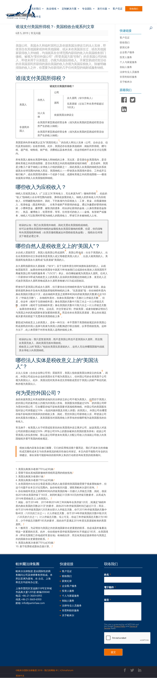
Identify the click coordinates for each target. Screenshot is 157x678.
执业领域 (51, 9)
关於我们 (36, 9)
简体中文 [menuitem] (20, 675)
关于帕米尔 (126, 81)
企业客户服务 (127, 52)
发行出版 (102, 9)
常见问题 (36, 33)
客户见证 (118, 9)
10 (90, 401)
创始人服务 (126, 67)
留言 (107, 600)
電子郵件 (110, 587)
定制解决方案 (69, 9)
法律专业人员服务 (129, 72)
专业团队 (87, 9)
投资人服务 (126, 57)
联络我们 (134, 8)
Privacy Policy (119, 626)
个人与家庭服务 (128, 62)
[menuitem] (36, 19)
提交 (113, 652)
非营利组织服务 (128, 76)
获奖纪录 (125, 47)
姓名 (107, 574)
